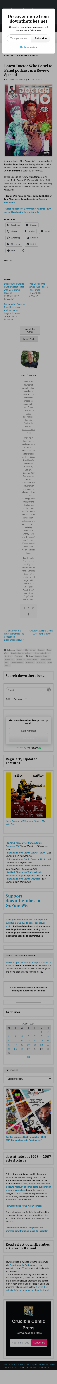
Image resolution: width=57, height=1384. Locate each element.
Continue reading (28, 46)
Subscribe (41, 38)
